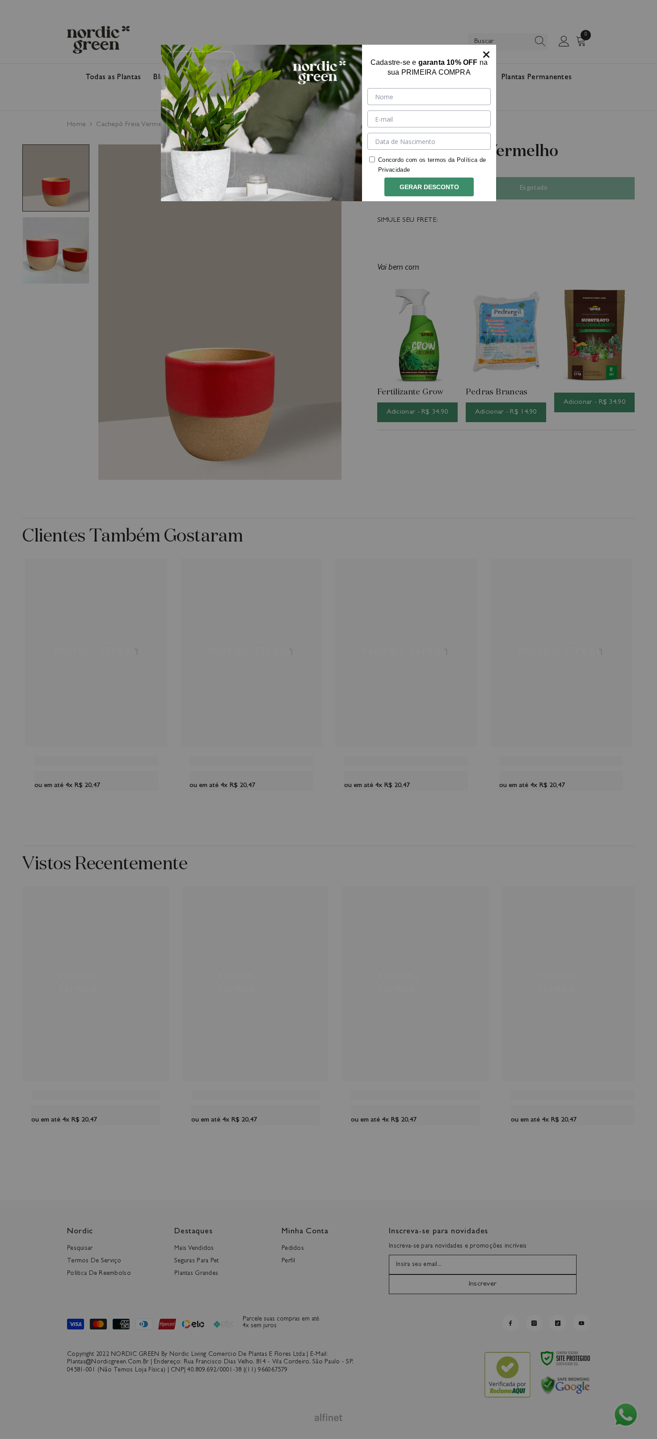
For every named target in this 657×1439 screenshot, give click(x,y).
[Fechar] (486, 54)
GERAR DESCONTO (429, 186)
